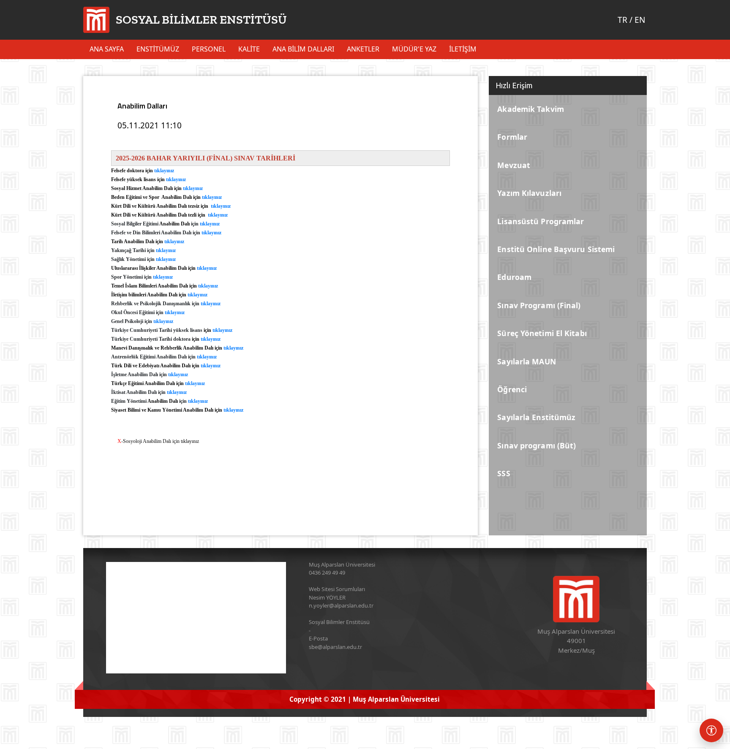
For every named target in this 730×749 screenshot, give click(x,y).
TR (622, 19)
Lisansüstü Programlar (540, 221)
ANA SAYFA (107, 49)
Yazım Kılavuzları (529, 193)
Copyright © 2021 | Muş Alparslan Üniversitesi (364, 699)
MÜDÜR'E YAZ (414, 49)
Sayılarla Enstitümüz (536, 417)
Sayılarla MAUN (526, 361)
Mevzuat (513, 165)
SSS (503, 473)
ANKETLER (363, 49)
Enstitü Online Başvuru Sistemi (556, 249)
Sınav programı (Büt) (536, 445)
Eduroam (514, 277)
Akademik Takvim (530, 109)
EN (640, 19)
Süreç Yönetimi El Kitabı (541, 333)
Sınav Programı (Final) (538, 305)
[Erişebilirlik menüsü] (711, 730)
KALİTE (249, 49)
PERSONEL (209, 49)
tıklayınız (164, 171)
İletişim (463, 49)
